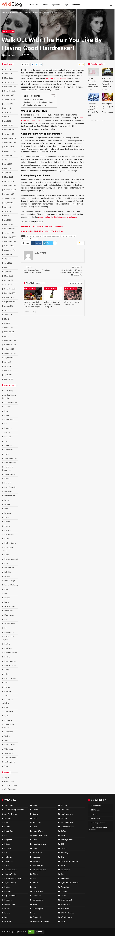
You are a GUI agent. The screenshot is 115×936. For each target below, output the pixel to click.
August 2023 (8, 203)
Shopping (7, 691)
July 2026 (7, 69)
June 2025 (8, 112)
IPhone (6, 589)
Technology (8, 732)
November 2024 (10, 142)
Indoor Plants (9, 568)
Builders (7, 432)
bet (5, 424)
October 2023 (9, 194)
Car (5, 441)
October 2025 (9, 95)
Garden (7, 522)
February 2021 (9, 332)
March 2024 (8, 177)
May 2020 (7, 370)
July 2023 (7, 207)
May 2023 (7, 216)
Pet (5, 628)
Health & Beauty (8, 32)
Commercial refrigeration (13, 878)
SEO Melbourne (96, 806)
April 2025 (8, 121)
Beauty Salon (9, 420)
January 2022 (9, 284)
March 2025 (8, 125)
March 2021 (8, 327)
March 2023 (8, 224)
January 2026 (9, 82)
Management (9, 615)
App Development (10, 402)
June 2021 (8, 315)
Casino (6, 454)
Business (7, 437)
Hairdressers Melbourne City (29, 239)
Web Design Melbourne (98, 823)
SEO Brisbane (95, 818)
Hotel (6, 563)
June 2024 (8, 164)
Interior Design (9, 581)
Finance (7, 504)
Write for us (76, 5)
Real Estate (8, 648)
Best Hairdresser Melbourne (57, 78)
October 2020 (9, 349)
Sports (6, 716)
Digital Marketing (10, 487)
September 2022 (10, 250)
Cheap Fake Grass (10, 458)
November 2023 (10, 190)
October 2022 (9, 246)
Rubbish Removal (10, 665)
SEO (6, 683)
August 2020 (8, 358)
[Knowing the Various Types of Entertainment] (107, 97)
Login (66, 5)
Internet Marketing (11, 585)
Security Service (10, 678)
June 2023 (8, 211)
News (6, 619)
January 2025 (9, 134)
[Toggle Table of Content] (52, 96)
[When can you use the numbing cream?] (73, 293)
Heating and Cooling (40, 835)
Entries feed (9, 782)
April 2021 (8, 323)
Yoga (6, 766)
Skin (6, 695)
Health (6, 539)
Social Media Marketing (69, 861)
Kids (5, 593)
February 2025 (9, 130)
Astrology (7, 407)
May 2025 (7, 117)
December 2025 (10, 87)
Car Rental (8, 445)
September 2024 (10, 151)
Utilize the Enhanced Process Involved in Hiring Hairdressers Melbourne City (71, 272)
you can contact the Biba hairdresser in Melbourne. (57, 217)
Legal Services (9, 606)
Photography (9, 632)
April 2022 (8, 272)
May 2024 (7, 168)
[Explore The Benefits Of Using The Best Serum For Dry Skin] (53, 293)
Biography (8, 428)
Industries (7, 572)
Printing (7, 644)
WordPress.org (10, 789)
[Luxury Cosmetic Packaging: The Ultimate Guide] (93, 72)
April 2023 (8, 220)
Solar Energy (8, 711)
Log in (6, 778)
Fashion (7, 500)
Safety (6, 670)
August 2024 (8, 155)
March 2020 (8, 379)
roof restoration (10, 652)
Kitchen (7, 598)
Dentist (7, 479)
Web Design (8, 753)
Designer (7, 483)
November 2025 (10, 91)
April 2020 (8, 375)
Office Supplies (9, 624)
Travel (6, 740)
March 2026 (8, 78)
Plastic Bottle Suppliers (41, 921)
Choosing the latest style (33, 100)
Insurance (7, 576)
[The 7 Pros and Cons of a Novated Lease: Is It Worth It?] (107, 72)
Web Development (11, 758)
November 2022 (10, 241)
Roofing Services (10, 661)
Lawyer (7, 602)
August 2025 (8, 104)
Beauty (7, 415)
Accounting (8, 391)
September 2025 (10, 99)
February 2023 (9, 229)
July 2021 (7, 310)
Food (6, 509)
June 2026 (8, 74)
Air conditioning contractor (14, 810)
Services (7, 687)
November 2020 (10, 345)
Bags (6, 411)
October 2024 (9, 147)
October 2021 (9, 297)
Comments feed (10, 785)
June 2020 (8, 366)
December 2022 (10, 237)
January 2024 (9, 181)
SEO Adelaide (95, 810)
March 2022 (8, 276)
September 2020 (10, 353)
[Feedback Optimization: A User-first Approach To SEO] (93, 97)
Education (8, 491)
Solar (6, 707)
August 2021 (8, 306)
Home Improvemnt (11, 559)
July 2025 (7, 108)
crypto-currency (10, 474)
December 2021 (10, 289)
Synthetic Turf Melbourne (70, 883)
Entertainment (9, 496)
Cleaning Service (10, 463)
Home (6, 555)
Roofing (7, 657)
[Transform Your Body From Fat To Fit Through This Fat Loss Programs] (33, 293)
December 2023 (10, 185)
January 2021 (9, 336)
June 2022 (8, 263)
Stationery (8, 720)
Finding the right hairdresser (35, 105)
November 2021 (10, 293)
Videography (8, 749)
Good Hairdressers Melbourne (52, 236)
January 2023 (9, 233)
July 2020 (7, 362)
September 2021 (10, 302)
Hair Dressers (9, 534)
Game (6, 517)
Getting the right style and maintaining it (39, 102)
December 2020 (10, 340)
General (7, 526)
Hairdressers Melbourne (68, 236)
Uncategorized (9, 745)
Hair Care (7, 530)
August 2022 (8, 254)
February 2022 (9, 280)
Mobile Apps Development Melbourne (98, 828)
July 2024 (7, 160)
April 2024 (8, 173)
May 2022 (7, 267)
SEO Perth (94, 814)
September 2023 (10, 198)
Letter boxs (8, 611)
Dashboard (33, 5)
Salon (6, 674)
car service (8, 450)
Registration (56, 5)
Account (44, 5)
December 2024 (10, 138)
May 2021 (7, 319)
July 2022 (7, 259)
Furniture (7, 513)
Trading (7, 736)
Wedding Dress (9, 762)
